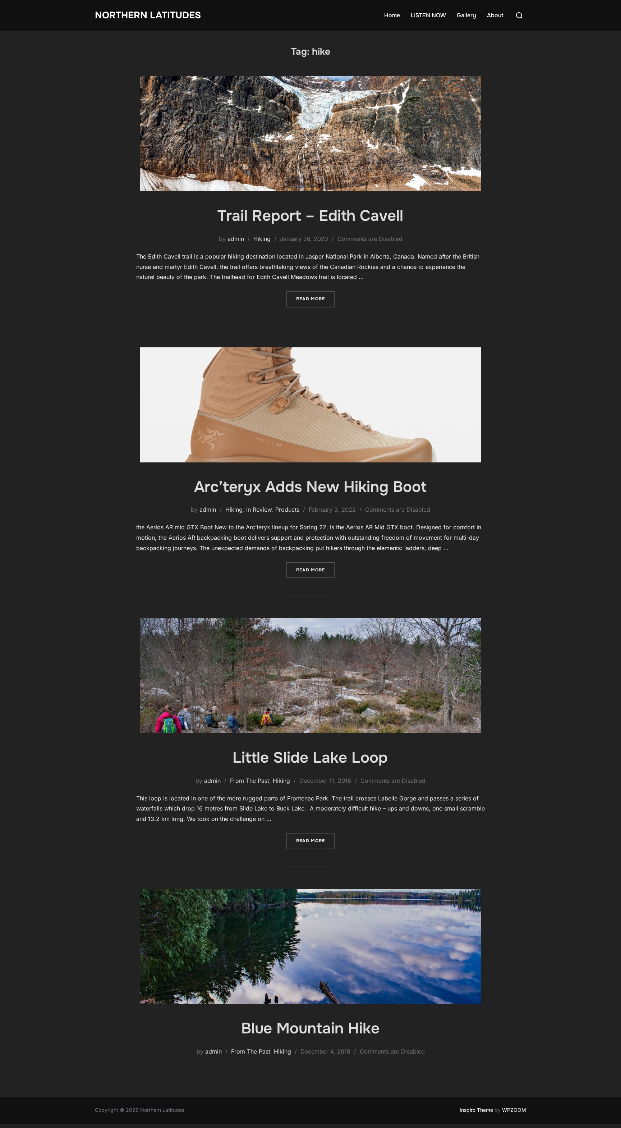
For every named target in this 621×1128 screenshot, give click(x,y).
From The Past (249, 780)
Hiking (262, 238)
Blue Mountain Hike (310, 1028)
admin (235, 238)
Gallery (466, 15)
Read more (315, 299)
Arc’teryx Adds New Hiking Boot (310, 487)
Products (287, 509)
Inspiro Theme (476, 1110)
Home (392, 15)
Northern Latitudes (148, 15)
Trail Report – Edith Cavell (310, 215)
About (495, 15)
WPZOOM (514, 1110)
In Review (259, 509)
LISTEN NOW (428, 15)
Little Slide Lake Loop (310, 757)
